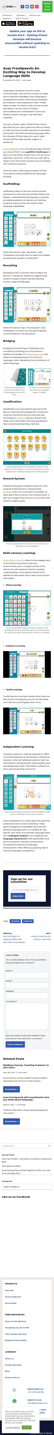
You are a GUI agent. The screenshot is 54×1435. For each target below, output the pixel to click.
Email (9, 981)
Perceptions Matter (11, 1166)
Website (10, 991)
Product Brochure (13, 1365)
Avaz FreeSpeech (11, 149)
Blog (7, 1371)
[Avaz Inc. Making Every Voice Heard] (9, 6)
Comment (11, 1001)
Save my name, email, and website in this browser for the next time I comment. (25, 1037)
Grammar (15, 921)
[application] (27, 664)
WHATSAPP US (35, 1389)
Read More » (10, 1090)
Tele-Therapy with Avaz (16, 1334)
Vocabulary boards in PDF (17, 1328)
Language (27, 921)
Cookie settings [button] (13, 1427)
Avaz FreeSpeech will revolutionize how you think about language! (26, 1098)
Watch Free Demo (47, 6)
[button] (12, 15)
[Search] (49, 1146)
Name (9, 971)
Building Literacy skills (15, 1340)
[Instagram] (37, 6)
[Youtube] (32, 6)
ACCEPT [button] (26, 1427)
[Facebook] (22, 6)
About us (9, 1359)
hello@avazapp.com (38, 1403)
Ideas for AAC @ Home (15, 1321)
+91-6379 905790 (36, 1392)
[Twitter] (27, 6)
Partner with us (12, 1378)
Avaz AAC (9, 1290)
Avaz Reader (11, 1303)
